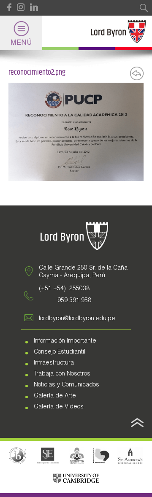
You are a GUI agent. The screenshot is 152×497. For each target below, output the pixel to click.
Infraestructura (54, 363)
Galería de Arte (55, 396)
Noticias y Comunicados (66, 385)
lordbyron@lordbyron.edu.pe (77, 319)
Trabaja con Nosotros (62, 374)
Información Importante (65, 341)
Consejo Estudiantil (59, 352)
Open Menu (21, 33)
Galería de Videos (59, 407)
